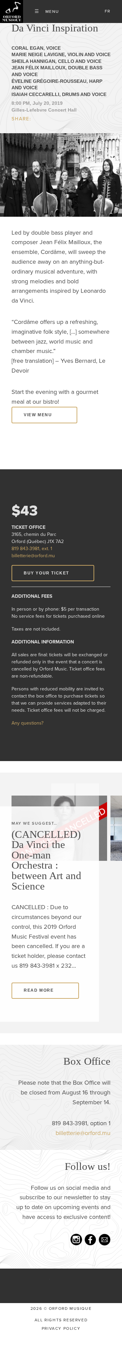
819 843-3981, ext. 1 (32, 559)
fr (107, 11)
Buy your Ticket (46, 583)
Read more (39, 1000)
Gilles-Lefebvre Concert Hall (44, 120)
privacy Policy (61, 1339)
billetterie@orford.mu (33, 566)
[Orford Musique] (11, 11)
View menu (38, 425)
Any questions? (27, 733)
